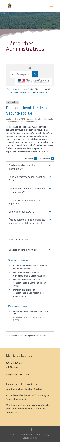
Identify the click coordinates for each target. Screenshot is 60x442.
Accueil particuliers (16, 89)
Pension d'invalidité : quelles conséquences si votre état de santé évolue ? (30, 282)
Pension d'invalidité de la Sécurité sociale (28, 92)
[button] (30, 167)
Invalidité (47, 89)
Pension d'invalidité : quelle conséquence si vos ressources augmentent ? (28, 293)
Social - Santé (34, 89)
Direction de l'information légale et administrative (27, 336)
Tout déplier (45, 158)
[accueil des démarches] (30, 67)
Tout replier (28, 158)
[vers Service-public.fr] (33, 81)
